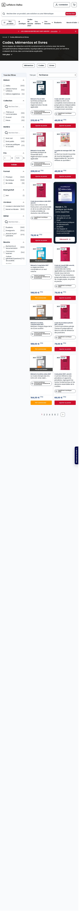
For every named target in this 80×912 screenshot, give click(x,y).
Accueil (4, 37)
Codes (41, 65)
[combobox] (39, 13)
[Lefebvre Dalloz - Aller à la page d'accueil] (12, 4)
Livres (51, 65)
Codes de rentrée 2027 (30, 22)
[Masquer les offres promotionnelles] (76, 31)
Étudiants (58, 23)
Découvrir (64, 239)
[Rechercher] (69, 13)
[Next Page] (63, 414)
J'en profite (54, 31)
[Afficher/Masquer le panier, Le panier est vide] (74, 4)
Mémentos (28, 65)
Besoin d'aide (72, 23)
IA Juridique (22, 22)
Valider (14, 164)
